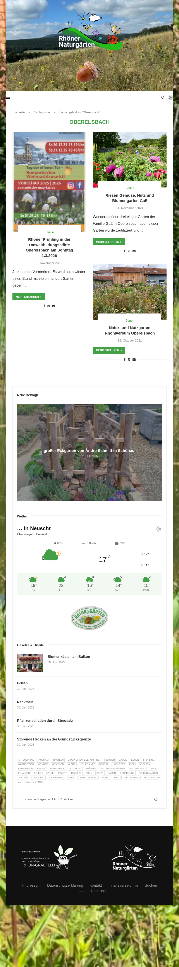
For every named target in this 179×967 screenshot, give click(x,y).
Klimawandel (58, 768)
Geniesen (58, 764)
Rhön (89, 773)
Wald (117, 777)
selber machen (148, 773)
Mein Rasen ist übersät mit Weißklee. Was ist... (91, 450)
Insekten (144, 764)
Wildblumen (132, 777)
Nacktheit (25, 702)
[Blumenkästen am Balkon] (30, 663)
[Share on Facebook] (44, 306)
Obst (153, 768)
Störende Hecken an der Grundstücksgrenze (54, 739)
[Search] (163, 97)
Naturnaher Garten (113, 768)
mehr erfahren (27, 296)
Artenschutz (26, 760)
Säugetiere (56, 777)
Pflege (38, 773)
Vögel (106, 777)
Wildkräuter (152, 777)
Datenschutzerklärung (65, 885)
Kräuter (91, 768)
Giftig (72, 764)
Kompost (75, 768)
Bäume (123, 760)
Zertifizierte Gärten (31, 782)
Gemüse (43, 764)
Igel (131, 764)
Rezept (62, 773)
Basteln (58, 760)
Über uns (98, 891)
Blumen (110, 760)
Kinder (41, 768)
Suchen (151, 885)
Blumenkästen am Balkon (69, 657)
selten (22, 777)
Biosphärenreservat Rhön (84, 760)
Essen (135, 760)
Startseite (18, 112)
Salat (99, 773)
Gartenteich (26, 764)
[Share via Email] (53, 306)
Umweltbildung (88, 777)
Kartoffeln (25, 768)
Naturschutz (138, 768)
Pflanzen (24, 773)
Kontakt (96, 885)
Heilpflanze (87, 764)
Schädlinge (127, 773)
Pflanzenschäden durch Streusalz (45, 721)
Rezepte (76, 773)
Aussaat (44, 760)
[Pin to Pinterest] (48, 306)
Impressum (31, 885)
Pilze (50, 773)
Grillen (22, 683)
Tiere (71, 777)
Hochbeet (119, 764)
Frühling (148, 760)
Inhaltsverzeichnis (123, 885)
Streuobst (38, 777)
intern (81, 891)
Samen (112, 773)
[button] (21, 452)
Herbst (103, 764)
